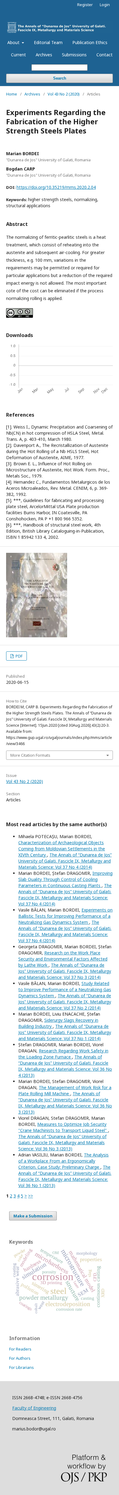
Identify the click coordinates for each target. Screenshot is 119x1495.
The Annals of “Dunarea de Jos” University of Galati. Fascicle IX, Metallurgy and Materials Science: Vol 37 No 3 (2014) (64, 971)
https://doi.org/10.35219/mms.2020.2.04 (56, 187)
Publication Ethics (89, 42)
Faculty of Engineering (34, 1408)
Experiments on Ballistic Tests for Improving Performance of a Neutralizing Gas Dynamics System (65, 916)
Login (105, 4)
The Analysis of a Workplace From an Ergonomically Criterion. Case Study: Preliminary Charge (63, 1161)
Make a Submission (32, 1216)
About (14, 42)
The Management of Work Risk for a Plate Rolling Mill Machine (64, 1090)
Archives (44, 55)
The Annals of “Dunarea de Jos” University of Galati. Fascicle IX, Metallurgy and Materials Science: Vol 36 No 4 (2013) (65, 1066)
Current (18, 55)
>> (30, 1196)
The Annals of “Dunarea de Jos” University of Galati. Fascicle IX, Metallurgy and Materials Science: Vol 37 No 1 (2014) (64, 1032)
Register (85, 4)
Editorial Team (48, 42)
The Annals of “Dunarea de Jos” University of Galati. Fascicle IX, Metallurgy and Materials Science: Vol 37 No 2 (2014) (64, 1002)
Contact (104, 55)
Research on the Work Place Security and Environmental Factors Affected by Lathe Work (62, 959)
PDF (19, 656)
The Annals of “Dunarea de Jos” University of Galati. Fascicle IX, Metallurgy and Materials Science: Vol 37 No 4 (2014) (65, 861)
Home (11, 94)
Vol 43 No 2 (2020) (64, 94)
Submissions (74, 55)
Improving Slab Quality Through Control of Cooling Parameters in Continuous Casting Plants (65, 879)
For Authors (20, 1358)
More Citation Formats (30, 755)
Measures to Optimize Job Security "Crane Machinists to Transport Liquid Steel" (63, 1127)
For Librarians (21, 1367)
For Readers (20, 1349)
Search (59, 78)
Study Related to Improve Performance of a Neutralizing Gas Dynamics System (64, 989)
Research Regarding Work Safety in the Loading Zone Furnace (63, 1054)
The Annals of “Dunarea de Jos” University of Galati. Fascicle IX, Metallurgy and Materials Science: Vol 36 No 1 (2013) (64, 1176)
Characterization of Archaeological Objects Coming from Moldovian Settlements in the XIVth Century (61, 849)
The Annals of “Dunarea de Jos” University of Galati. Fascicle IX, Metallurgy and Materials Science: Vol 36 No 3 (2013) (65, 1103)
